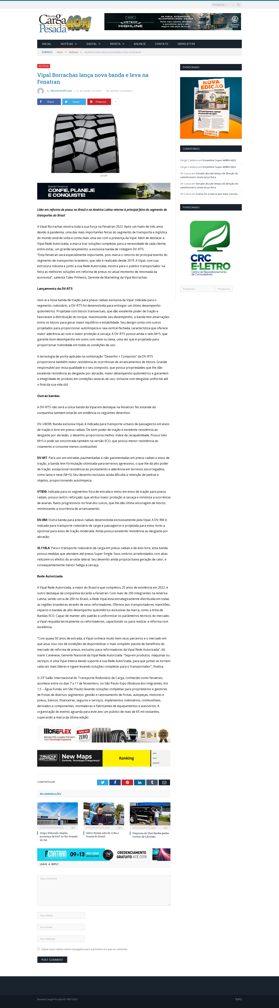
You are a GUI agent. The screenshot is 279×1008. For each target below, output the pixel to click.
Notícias (67, 44)
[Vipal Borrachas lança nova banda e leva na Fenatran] (103, 141)
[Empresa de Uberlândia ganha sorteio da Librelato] (150, 815)
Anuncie (140, 44)
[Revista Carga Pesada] (65, 23)
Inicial (46, 44)
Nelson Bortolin (61, 90)
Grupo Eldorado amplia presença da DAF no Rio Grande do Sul (59, 836)
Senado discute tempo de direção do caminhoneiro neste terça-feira (209, 175)
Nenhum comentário (121, 90)
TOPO (238, 999)
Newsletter (186, 44)
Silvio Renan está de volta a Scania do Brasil (102, 834)
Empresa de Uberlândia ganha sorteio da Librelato (150, 834)
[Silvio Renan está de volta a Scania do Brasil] (104, 815)
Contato (161, 44)
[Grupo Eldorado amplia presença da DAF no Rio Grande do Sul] (57, 815)
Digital (91, 44)
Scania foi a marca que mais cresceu (217, 194)
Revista (115, 44)
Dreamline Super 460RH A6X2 (219, 160)
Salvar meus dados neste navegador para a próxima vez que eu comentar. (84, 949)
